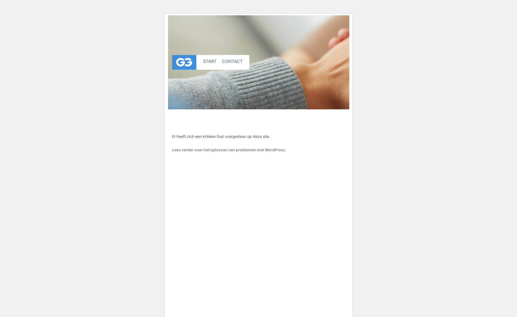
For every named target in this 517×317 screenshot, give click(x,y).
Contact (232, 61)
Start (209, 61)
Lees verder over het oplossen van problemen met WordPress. (229, 149)
